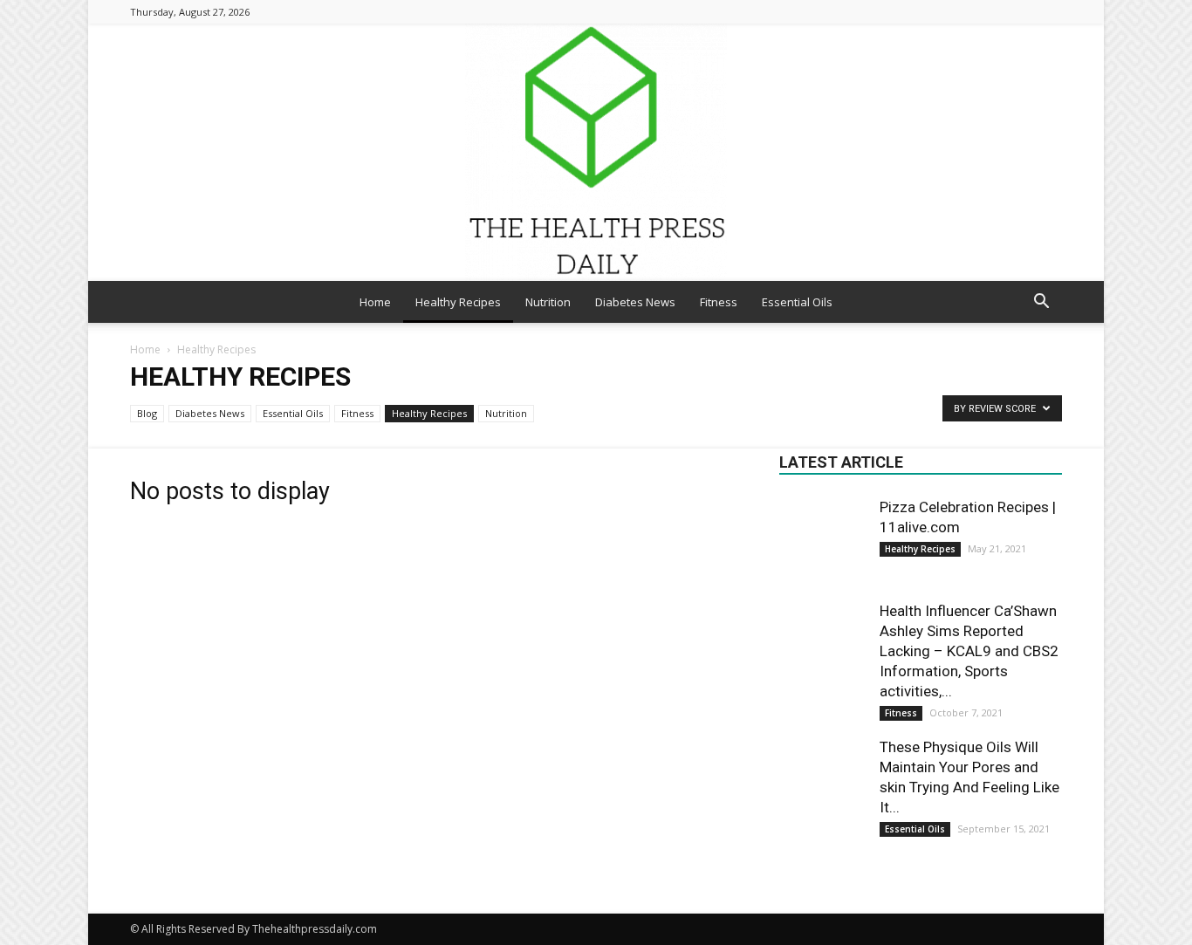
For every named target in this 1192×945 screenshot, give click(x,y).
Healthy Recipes (458, 302)
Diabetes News (635, 302)
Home (375, 302)
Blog (147, 413)
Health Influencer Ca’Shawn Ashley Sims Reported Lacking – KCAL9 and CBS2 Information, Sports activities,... (969, 651)
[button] (1041, 303)
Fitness (718, 302)
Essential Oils (797, 302)
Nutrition (548, 302)
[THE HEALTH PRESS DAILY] (596, 152)
